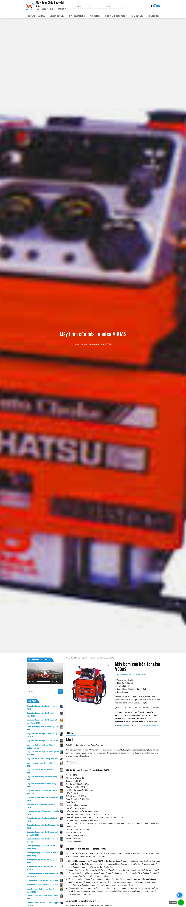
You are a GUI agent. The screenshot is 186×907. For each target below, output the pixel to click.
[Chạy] (30, 681)
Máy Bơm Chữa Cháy (57, 15)
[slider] (43, 681)
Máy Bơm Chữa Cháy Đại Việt (50, 4)
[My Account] (151, 6)
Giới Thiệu (41, 15)
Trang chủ (31, 15)
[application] (45, 673)
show (77, 762)
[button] (45, 673)
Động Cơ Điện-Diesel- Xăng (115, 15)
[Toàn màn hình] (61, 681)
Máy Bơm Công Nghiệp (77, 15)
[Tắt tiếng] (57, 681)
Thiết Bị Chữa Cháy (136, 15)
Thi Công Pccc (153, 15)
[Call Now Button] (181, 902)
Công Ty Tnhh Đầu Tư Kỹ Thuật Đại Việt (130, 675)
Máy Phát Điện (95, 15)
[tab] (71, 733)
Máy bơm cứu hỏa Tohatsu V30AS (148, 725)
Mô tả (70, 733)
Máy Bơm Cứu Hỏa (81, 658)
